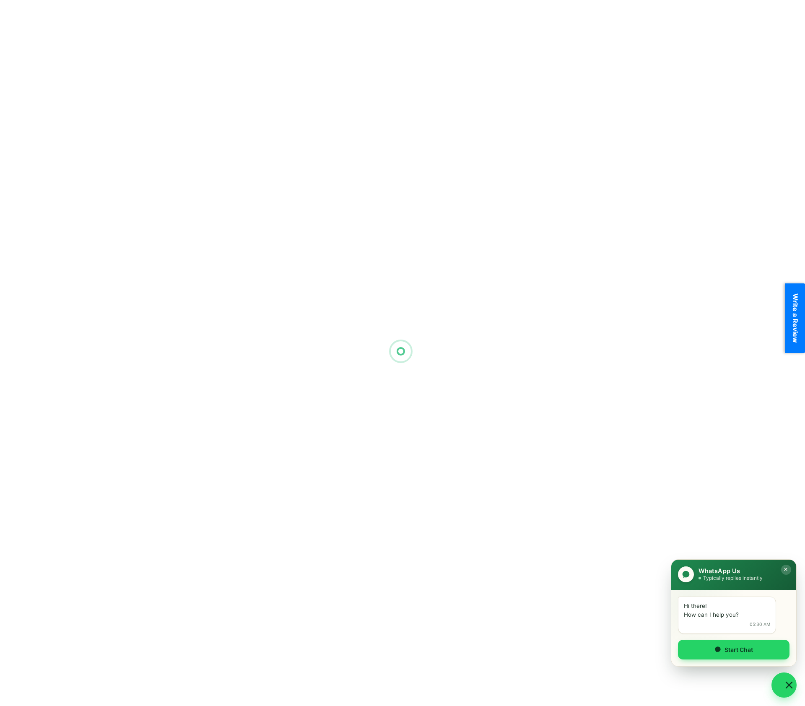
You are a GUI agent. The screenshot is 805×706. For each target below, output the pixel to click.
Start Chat (738, 649)
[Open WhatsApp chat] (784, 685)
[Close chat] (786, 570)
